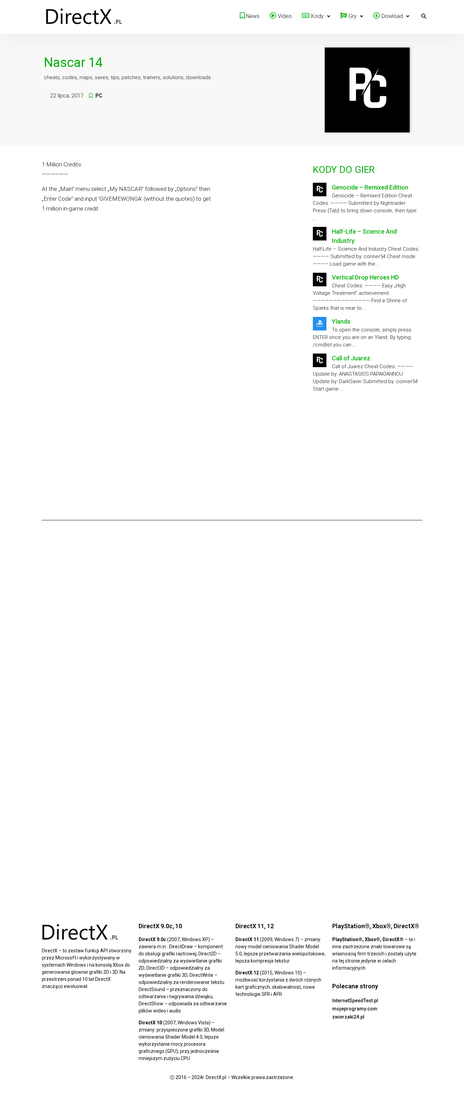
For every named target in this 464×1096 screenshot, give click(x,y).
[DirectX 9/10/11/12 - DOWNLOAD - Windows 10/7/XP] (84, 17)
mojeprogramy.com (354, 1008)
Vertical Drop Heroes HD (365, 277)
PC (99, 95)
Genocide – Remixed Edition (370, 187)
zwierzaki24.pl (348, 1017)
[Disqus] (232, 620)
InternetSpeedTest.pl (355, 1000)
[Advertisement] (366, 453)
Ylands (341, 321)
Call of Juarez (351, 358)
